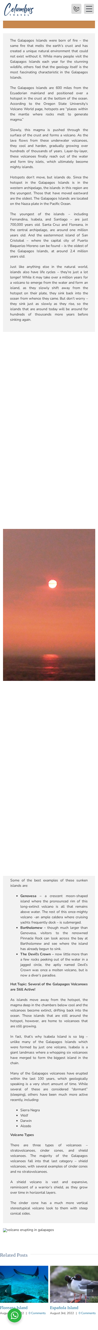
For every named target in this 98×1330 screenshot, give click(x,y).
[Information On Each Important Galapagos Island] (24, 1284)
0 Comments (37, 1323)
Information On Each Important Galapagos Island (14, 1284)
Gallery (33, 1284)
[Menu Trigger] (76, 9)
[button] (5, 1295)
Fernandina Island (64, 1284)
